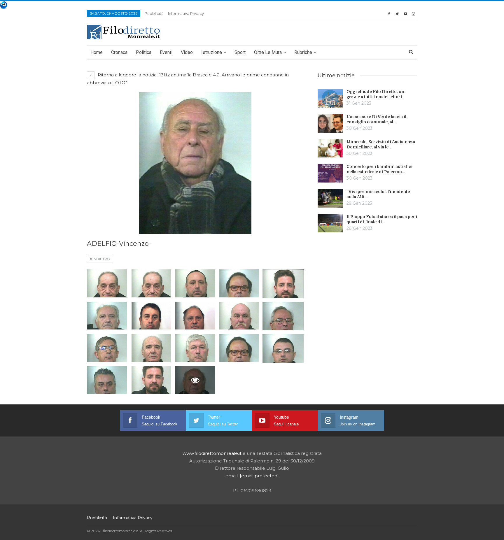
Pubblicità (154, 13)
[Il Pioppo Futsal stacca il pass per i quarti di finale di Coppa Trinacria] (330, 223)
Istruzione (211, 52)
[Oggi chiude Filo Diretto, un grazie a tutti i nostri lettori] (330, 98)
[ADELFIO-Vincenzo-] (107, 283)
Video (187, 52)
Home (96, 52)
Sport (240, 52)
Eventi (166, 52)
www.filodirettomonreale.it (212, 453)
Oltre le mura (268, 52)
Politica (143, 52)
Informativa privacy (186, 13)
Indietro (101, 259)
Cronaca (119, 52)
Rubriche (303, 52)
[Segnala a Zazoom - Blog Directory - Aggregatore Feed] (3, 4)
